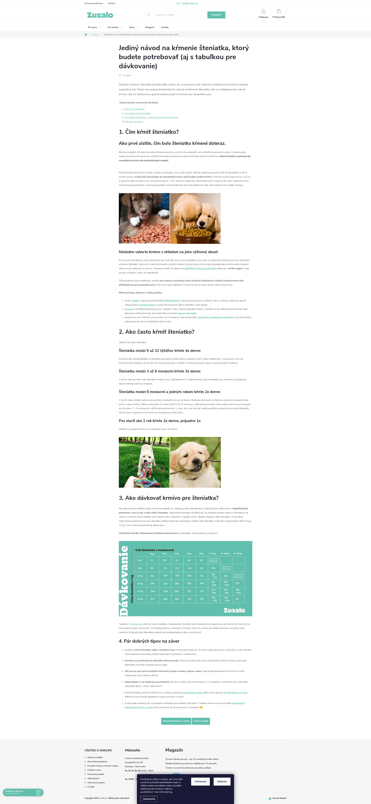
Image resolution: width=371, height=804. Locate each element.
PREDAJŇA (132, 750)
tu (171, 792)
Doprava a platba (95, 757)
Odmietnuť (200, 781)
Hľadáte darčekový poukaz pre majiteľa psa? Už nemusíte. (191, 763)
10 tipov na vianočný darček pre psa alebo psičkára (188, 767)
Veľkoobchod (93, 778)
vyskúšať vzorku (147, 304)
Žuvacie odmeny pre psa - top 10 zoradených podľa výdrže (191, 759)
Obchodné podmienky (93, 3)
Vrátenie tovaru (94, 770)
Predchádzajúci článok (176, 721)
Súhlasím (222, 781)
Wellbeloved (135, 624)
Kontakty (111, 3)
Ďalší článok (200, 721)
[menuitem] (94, 27)
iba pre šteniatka (188, 313)
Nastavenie (149, 799)
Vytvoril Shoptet (279, 798)
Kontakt (90, 787)
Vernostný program (96, 783)
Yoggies (135, 300)
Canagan (129, 309)
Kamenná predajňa (95, 774)
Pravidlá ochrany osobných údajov (102, 766)
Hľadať (216, 15)
